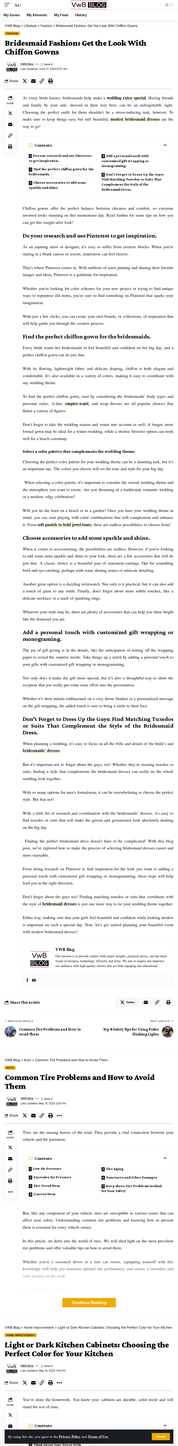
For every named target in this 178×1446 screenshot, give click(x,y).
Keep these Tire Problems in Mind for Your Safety (132, 1188)
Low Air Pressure (47, 1168)
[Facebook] (27, 980)
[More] (59, 1115)
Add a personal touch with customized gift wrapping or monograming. (125, 161)
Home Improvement (20, 1335)
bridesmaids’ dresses (41, 750)
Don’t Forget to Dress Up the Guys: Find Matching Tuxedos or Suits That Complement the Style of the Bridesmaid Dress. (133, 181)
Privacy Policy (70, 1436)
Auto (10, 1067)
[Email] (33, 81)
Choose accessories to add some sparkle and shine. (57, 185)
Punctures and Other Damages (131, 1177)
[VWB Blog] (89, 5)
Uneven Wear (44, 1194)
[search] (156, 5)
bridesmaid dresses (59, 904)
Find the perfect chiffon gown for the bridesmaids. (61, 171)
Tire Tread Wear (46, 1186)
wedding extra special (126, 98)
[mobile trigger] (9, 5)
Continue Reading (89, 1302)
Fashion (12, 33)
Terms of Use (98, 1436)
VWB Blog (26, 64)
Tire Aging (115, 1169)
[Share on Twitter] (25, 81)
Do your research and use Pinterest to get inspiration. (60, 158)
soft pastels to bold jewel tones (64, 524)
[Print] (50, 81)
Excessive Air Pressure (52, 1177)
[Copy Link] (42, 81)
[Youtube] (34, 980)
